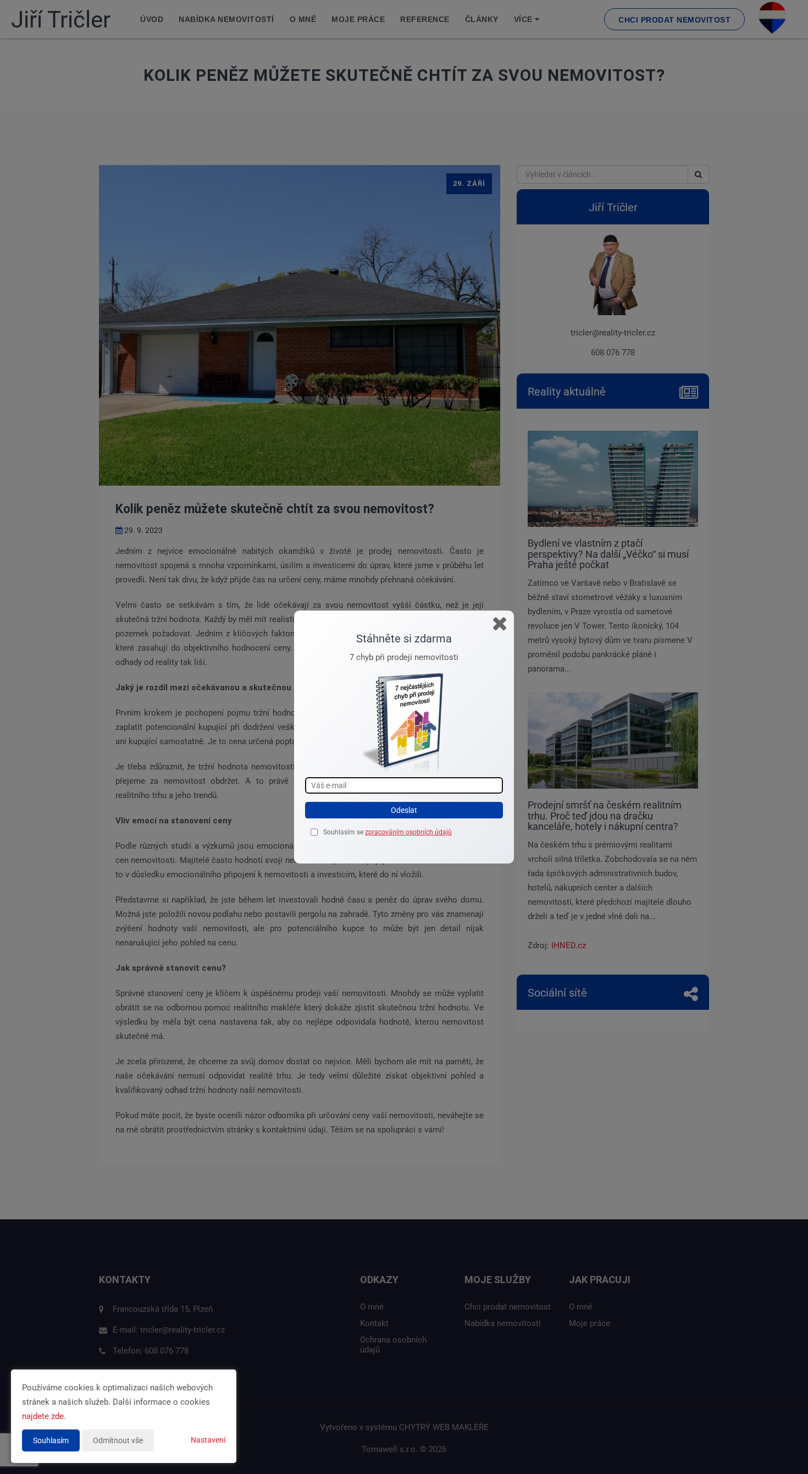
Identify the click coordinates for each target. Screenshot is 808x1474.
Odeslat (404, 810)
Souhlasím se (344, 832)
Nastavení (208, 1440)
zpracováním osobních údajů (408, 832)
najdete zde (43, 1416)
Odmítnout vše (118, 1440)
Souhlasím (51, 1440)
